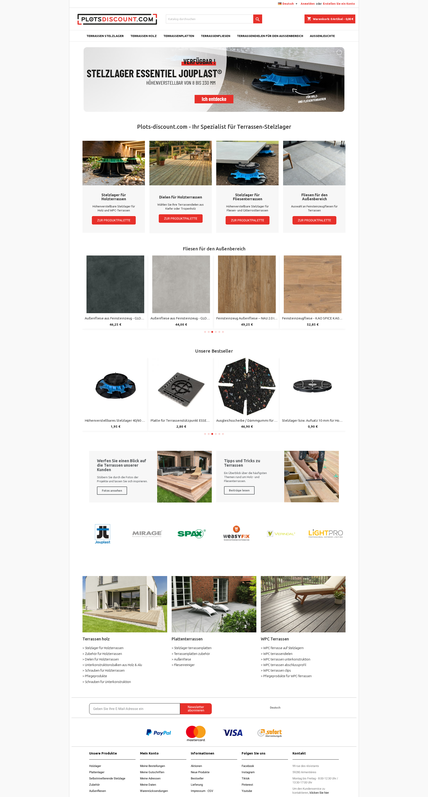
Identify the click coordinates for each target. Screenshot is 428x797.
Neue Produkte (200, 772)
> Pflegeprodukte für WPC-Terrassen (286, 676)
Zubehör (94, 784)
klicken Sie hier (319, 792)
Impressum (198, 791)
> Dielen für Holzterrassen (100, 659)
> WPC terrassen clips (276, 670)
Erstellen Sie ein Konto (339, 3)
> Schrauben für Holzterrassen (103, 670)
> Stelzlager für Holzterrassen (102, 648)
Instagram (248, 772)
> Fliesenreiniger (183, 665)
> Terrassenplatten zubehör (191, 654)
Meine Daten (148, 784)
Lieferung (197, 784)
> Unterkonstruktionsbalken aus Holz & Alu (112, 665)
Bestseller (197, 778)
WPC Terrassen (275, 639)
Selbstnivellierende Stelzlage (107, 778)
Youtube (247, 791)
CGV (210, 791)
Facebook (248, 766)
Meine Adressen (150, 778)
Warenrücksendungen (154, 791)
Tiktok (246, 778)
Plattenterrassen (187, 639)
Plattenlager (96, 772)
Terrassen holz (96, 639)
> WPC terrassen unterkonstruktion (285, 659)
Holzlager (95, 766)
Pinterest (247, 784)
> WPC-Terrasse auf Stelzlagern (282, 648)
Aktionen (196, 766)
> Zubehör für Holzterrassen (102, 654)
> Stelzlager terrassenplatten (192, 648)
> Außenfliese (181, 659)
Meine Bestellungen (152, 766)
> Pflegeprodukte (94, 676)
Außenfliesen (97, 791)
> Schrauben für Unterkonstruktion (106, 682)
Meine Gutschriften (152, 772)
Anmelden (308, 3)
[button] (113, 220)
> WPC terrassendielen (276, 654)
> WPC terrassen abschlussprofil (283, 665)
